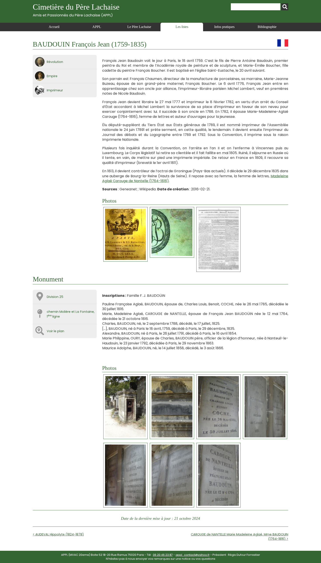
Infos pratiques (224, 27)
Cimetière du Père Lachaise (76, 10)
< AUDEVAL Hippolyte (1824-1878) (58, 534)
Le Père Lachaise (139, 27)
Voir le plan (55, 331)
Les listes (182, 27)
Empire (52, 76)
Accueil (54, 27)
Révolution (55, 62)
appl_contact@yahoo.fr (193, 555)
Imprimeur (55, 90)
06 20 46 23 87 (163, 555)
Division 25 (55, 297)
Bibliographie (267, 27)
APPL (96, 27)
